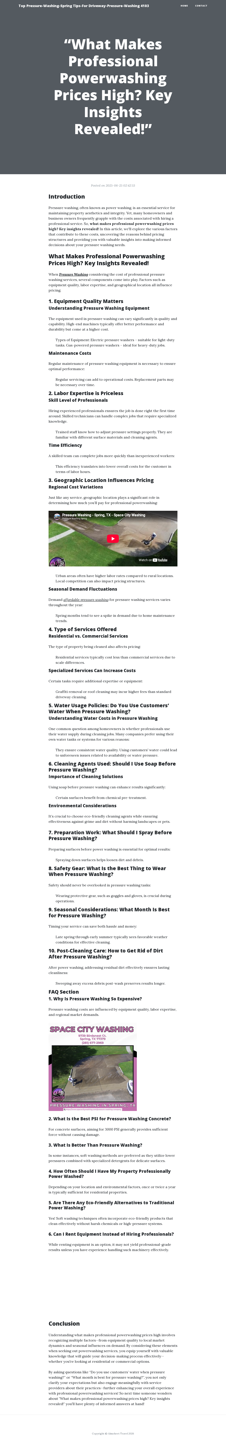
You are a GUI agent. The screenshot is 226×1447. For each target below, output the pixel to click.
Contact (201, 5)
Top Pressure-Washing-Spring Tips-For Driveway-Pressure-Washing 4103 (84, 5)
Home (184, 5)
